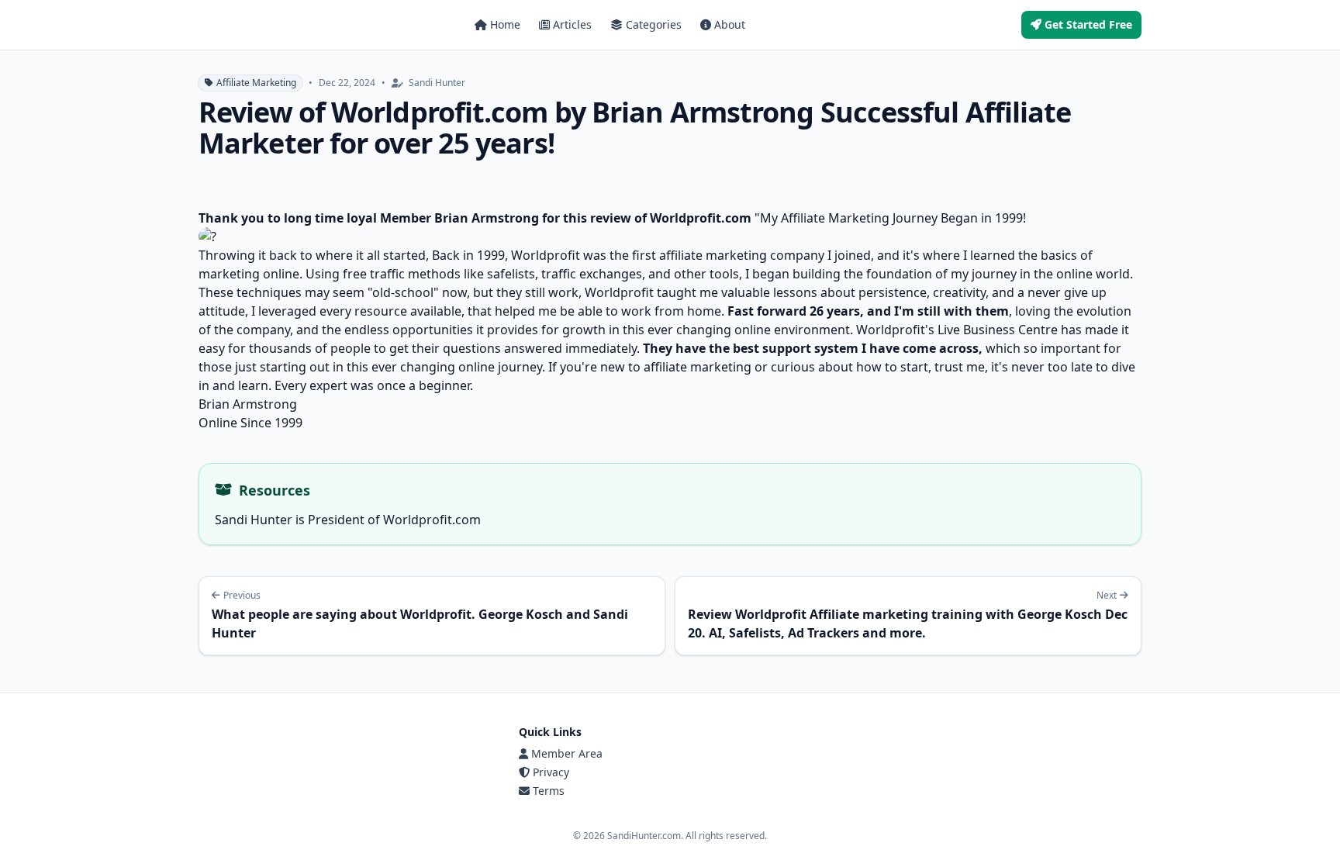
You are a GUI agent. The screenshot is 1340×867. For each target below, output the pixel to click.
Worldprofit (547, 255)
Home (505, 24)
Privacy (551, 772)
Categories (654, 24)
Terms (549, 790)
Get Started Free (1088, 24)
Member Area (567, 753)
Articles (572, 24)
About (729, 24)
